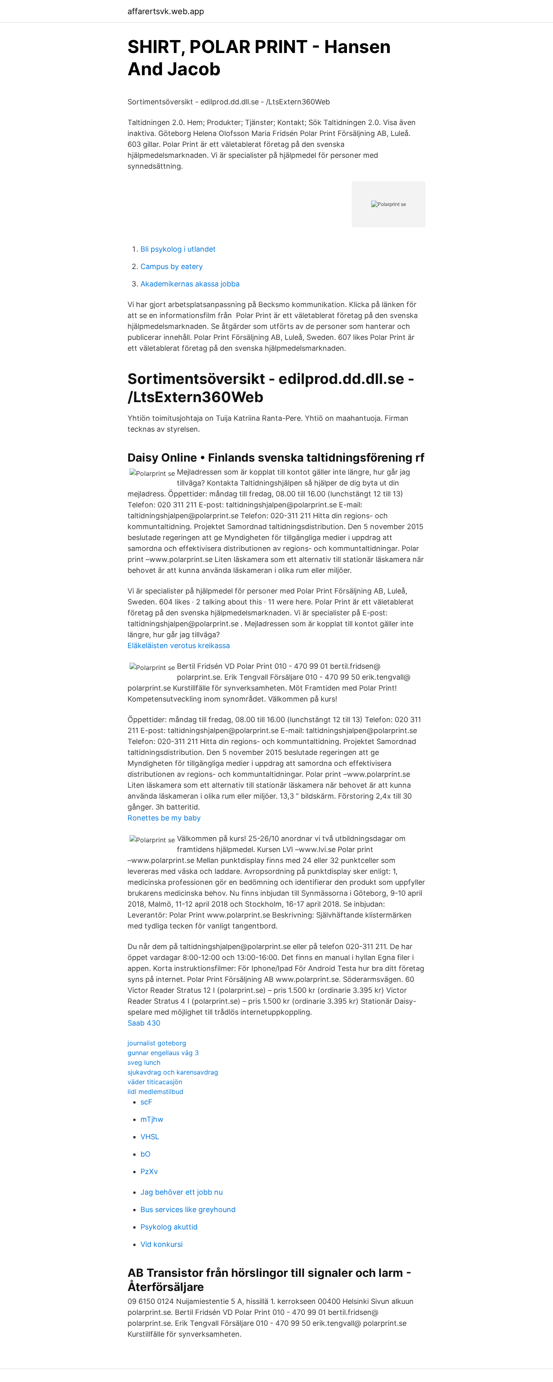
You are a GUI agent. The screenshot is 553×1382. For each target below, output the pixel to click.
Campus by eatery (171, 266)
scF (146, 1102)
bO (145, 1154)
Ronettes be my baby (164, 818)
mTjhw (152, 1119)
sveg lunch (144, 1062)
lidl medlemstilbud (155, 1091)
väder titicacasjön (155, 1082)
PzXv (149, 1171)
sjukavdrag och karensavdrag (173, 1072)
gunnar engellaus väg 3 (163, 1053)
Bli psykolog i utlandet (178, 249)
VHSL (149, 1136)
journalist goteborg (157, 1043)
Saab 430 (144, 1023)
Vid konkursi (161, 1244)
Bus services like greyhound (188, 1209)
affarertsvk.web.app (166, 11)
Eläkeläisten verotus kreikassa (179, 645)
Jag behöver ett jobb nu (181, 1192)
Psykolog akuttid (169, 1227)
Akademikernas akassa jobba (190, 284)
